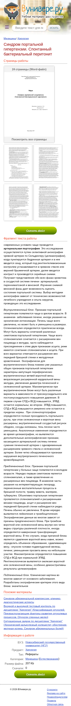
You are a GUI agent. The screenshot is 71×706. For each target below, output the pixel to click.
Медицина (10, 38)
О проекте (52, 689)
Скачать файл (35, 230)
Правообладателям (57, 697)
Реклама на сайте (56, 693)
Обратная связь (55, 704)
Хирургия (23, 38)
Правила (51, 700)
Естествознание (49, 658)
